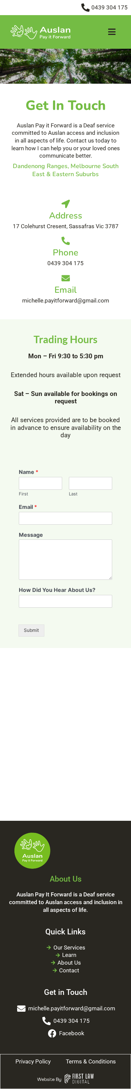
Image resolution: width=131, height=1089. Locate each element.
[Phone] (65, 241)
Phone (65, 252)
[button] (112, 32)
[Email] (65, 278)
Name (28, 472)
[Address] (65, 204)
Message (31, 534)
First (23, 493)
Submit (31, 630)
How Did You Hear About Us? (57, 590)
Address (65, 215)
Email (65, 290)
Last (73, 493)
